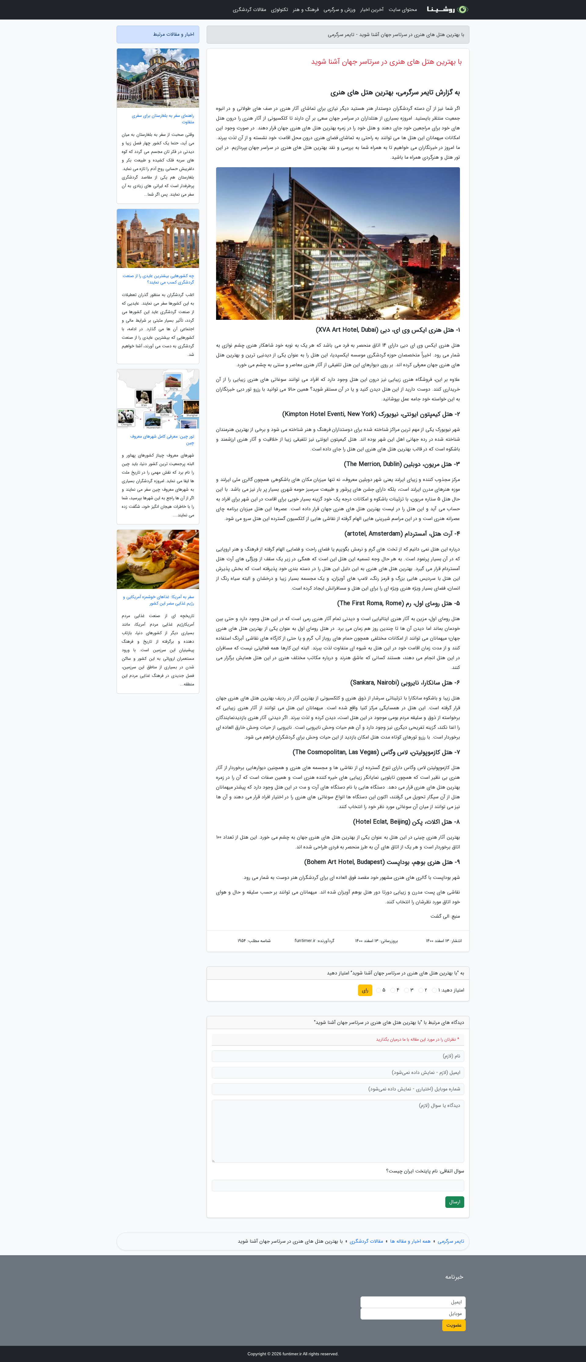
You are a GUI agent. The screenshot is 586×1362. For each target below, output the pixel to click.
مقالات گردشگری (249, 9)
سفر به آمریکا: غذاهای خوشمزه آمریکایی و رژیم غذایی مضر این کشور (158, 600)
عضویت (454, 1325)
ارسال (454, 1202)
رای (365, 990)
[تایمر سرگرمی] (446, 9)
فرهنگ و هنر (306, 9)
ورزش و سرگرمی (340, 9)
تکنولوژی (279, 9)
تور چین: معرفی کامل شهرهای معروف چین (162, 439)
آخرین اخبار (372, 9)
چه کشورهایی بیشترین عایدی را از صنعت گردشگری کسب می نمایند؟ (158, 279)
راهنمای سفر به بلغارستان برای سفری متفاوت (163, 119)
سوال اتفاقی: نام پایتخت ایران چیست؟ (425, 1171)
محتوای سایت (403, 9)
